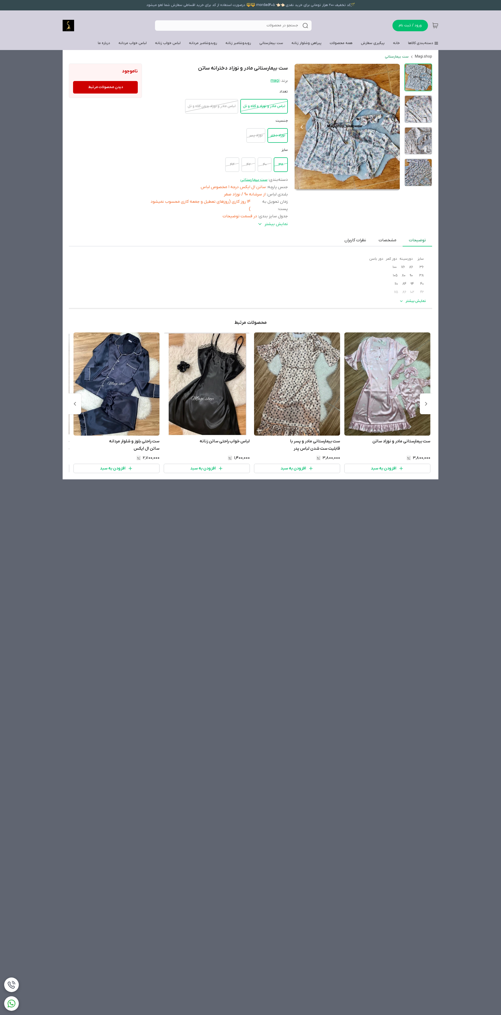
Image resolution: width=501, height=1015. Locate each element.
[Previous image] (302, 127)
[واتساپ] (11, 1003)
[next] (75, 403)
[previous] (426, 403)
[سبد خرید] (435, 25)
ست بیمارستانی (397, 56)
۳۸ (280, 164)
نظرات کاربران (355, 240)
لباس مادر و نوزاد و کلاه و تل (264, 106)
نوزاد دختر (277, 135)
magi (275, 80)
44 (232, 164)
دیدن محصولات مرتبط (105, 87)
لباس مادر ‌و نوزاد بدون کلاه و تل (212, 106)
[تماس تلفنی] (11, 984)
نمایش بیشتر (415, 301)
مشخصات (387, 240)
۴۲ (248, 164)
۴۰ (265, 164)
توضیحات (417, 240)
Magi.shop (423, 56)
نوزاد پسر (256, 135)
